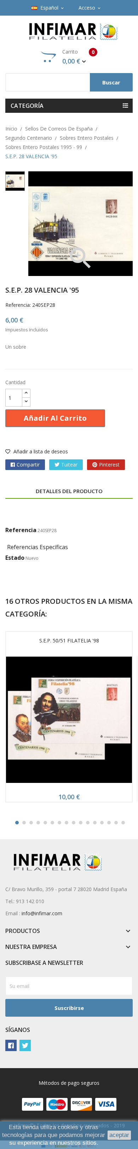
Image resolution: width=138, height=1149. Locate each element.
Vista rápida (69, 722)
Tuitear (69, 464)
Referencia (20, 530)
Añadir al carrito (55, 418)
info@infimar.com (42, 913)
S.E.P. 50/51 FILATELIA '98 (69, 640)
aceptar (119, 1135)
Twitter (25, 1045)
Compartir (28, 464)
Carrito (78, 56)
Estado (14, 558)
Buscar (111, 82)
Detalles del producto (69, 491)
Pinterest (109, 464)
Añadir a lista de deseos (40, 451)
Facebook (11, 1045)
